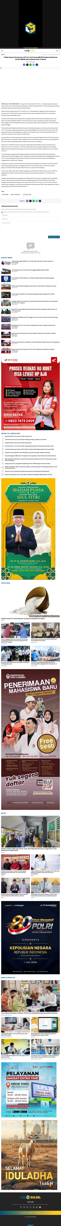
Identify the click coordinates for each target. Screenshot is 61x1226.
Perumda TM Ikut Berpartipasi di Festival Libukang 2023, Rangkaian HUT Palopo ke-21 (44, 663)
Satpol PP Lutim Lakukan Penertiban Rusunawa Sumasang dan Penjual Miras (27, 471)
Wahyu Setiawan (30, 62)
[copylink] (37, 65)
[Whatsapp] (27, 1207)
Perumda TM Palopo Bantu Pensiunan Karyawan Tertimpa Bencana (15, 663)
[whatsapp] (30, 65)
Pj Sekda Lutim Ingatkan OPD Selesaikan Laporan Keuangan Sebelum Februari (27, 452)
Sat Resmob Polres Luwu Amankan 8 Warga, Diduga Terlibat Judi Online (25, 439)
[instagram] (33, 1207)
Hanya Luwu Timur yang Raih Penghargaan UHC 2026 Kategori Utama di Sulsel (27, 463)
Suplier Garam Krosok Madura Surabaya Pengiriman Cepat (23, 619)
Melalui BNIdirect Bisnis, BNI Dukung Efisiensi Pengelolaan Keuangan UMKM (43, 1034)
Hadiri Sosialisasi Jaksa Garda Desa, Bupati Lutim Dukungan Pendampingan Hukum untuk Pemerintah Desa (31, 467)
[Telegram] (30, 1207)
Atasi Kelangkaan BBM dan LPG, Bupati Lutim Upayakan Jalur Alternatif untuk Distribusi (30, 456)
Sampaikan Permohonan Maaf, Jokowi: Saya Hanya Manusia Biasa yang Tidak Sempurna (44, 895)
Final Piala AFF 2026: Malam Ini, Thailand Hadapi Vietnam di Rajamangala (33, 278)
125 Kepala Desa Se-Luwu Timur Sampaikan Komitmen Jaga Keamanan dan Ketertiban (33, 326)
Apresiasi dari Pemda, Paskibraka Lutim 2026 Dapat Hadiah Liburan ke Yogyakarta (36, 342)
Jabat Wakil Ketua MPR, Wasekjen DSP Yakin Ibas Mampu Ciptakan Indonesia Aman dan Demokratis (45, 872)
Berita (3, 54)
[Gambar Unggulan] (30, 84)
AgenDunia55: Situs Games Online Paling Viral (18, 443)
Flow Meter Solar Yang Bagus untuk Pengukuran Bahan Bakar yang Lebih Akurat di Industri (45, 1056)
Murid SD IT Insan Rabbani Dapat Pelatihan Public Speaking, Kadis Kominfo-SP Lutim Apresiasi (34, 310)
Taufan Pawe (27, 194)
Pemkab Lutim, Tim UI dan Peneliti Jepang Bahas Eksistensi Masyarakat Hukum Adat (29, 446)
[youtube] (40, 1207)
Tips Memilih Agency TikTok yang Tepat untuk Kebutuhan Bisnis (14, 1034)
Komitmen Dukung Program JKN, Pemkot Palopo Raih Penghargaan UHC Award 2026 (29, 449)
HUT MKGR (5, 194)
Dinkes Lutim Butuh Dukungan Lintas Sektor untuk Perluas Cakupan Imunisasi (34, 286)
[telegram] (33, 65)
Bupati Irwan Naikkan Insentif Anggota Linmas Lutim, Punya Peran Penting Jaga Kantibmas (35, 318)
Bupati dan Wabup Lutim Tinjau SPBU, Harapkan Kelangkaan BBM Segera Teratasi (28, 474)
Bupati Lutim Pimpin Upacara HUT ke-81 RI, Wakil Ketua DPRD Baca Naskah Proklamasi (33, 350)
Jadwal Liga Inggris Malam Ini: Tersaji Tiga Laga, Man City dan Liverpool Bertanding (32, 262)
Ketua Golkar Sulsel (17, 194)
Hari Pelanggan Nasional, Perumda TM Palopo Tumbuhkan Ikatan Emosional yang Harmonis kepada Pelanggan (14, 640)
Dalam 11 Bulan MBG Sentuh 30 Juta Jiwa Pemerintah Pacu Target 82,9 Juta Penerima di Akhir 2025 (28, 849)
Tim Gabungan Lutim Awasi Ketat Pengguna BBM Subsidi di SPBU (30, 270)
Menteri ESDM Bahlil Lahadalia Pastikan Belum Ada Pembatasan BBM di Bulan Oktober (14, 895)
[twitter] (27, 65)
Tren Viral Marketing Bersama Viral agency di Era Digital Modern (15, 1056)
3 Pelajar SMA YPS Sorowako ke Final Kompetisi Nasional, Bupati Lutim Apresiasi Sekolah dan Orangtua (35, 302)
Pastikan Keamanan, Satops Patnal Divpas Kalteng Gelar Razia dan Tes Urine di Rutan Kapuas (13, 872)
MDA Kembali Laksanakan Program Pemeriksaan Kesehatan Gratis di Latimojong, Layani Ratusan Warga (30, 459)
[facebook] (24, 65)
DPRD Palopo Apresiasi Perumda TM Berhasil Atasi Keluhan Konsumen (44, 639)
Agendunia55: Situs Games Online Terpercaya (18, 436)
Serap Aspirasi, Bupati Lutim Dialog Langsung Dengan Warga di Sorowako (33, 294)
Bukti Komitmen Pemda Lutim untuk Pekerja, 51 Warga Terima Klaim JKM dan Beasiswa (34, 334)
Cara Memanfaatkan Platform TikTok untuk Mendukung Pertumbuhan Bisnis (29, 1013)
